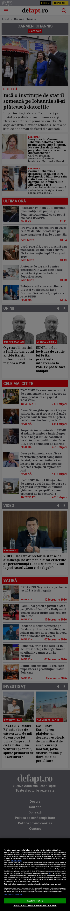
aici (50, 873)
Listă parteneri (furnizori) (13, 894)
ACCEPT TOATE (35, 901)
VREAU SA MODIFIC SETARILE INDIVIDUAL (34, 905)
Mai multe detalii (16, 860)
